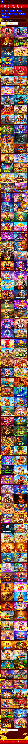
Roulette (15, 13)
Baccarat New (5, 16)
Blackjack (19, 11)
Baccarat (4, 13)
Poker (9, 13)
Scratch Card (22, 13)
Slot (6, 11)
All (2, 11)
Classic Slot (12, 11)
